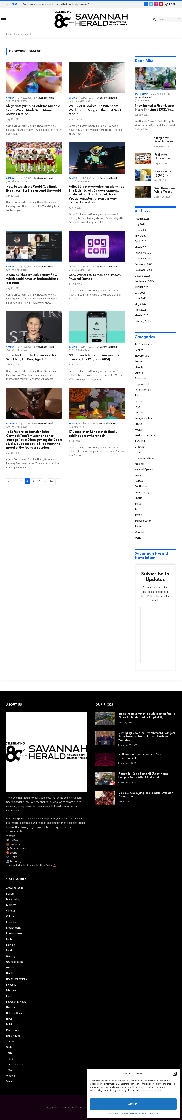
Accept (133, 1104)
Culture (139, 372)
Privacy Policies (138, 1114)
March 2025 (141, 315)
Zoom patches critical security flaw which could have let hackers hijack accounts (32, 279)
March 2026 (141, 247)
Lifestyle (139, 446)
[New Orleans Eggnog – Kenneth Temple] (143, 175)
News (138, 475)
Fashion (139, 401)
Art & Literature (143, 344)
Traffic (138, 515)
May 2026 (140, 235)
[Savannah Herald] (91, 19)
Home (9, 34)
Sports (138, 498)
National (139, 463)
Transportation (143, 520)
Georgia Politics (143, 418)
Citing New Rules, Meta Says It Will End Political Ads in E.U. (164, 140)
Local (138, 452)
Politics (139, 480)
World (138, 537)
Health (138, 429)
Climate (139, 367)
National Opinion (144, 469)
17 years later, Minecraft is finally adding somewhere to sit (93, 433)
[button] (175, 1073)
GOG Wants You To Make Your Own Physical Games (95, 277)
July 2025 (140, 292)
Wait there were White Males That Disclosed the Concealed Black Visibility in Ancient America (164, 190)
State (138, 503)
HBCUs (138, 424)
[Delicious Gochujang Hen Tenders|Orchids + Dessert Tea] (105, 798)
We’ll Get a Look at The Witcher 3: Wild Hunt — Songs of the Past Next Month (95, 110)
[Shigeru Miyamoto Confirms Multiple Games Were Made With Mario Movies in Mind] (34, 77)
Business (140, 361)
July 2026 (140, 224)
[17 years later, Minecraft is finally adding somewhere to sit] (97, 403)
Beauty (139, 350)
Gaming (18, 34)
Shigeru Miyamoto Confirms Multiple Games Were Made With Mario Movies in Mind (33, 110)
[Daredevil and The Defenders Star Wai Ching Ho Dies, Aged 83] (34, 327)
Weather (139, 532)
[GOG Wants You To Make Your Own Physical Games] (97, 246)
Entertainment (143, 389)
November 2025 (144, 270)
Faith (137, 395)
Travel (138, 526)
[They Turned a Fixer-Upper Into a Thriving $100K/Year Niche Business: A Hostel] (155, 78)
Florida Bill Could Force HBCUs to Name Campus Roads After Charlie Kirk (143, 776)
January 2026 (142, 258)
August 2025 (142, 287)
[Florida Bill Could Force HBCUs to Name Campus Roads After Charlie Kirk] (105, 778)
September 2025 (144, 281)
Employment (142, 384)
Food (137, 406)
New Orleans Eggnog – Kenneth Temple (164, 173)
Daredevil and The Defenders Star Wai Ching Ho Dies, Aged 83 (31, 357)
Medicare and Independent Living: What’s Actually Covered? (56, 4)
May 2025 (140, 304)
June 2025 (141, 298)
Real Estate (141, 94)
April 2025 (140, 309)
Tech (137, 509)
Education (140, 378)
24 (51, 481)
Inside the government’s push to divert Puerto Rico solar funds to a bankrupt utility (146, 716)
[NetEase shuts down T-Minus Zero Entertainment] (105, 759)
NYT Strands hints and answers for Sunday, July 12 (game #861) (94, 357)
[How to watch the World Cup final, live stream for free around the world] (34, 158)
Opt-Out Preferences (118, 1114)
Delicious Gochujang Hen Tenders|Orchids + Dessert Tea (145, 795)
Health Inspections (145, 435)
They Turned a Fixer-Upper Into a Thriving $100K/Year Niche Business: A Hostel (155, 108)
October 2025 (142, 275)
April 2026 (140, 241)
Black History (142, 355)
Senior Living (142, 492)
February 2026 (143, 252)
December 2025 (144, 264)
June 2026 (141, 230)
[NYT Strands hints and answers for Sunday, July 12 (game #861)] (97, 327)
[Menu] (3, 20)
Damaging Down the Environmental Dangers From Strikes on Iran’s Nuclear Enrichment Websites (146, 737)
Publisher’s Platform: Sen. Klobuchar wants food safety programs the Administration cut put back (164, 156)
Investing (140, 441)
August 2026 (142, 218)
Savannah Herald (45, 98)
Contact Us (153, 1114)
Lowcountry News (145, 458)
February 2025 (143, 321)
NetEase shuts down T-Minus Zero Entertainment (139, 756)
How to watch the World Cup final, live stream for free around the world (33, 188)
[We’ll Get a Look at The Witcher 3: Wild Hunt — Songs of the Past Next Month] (97, 77)
